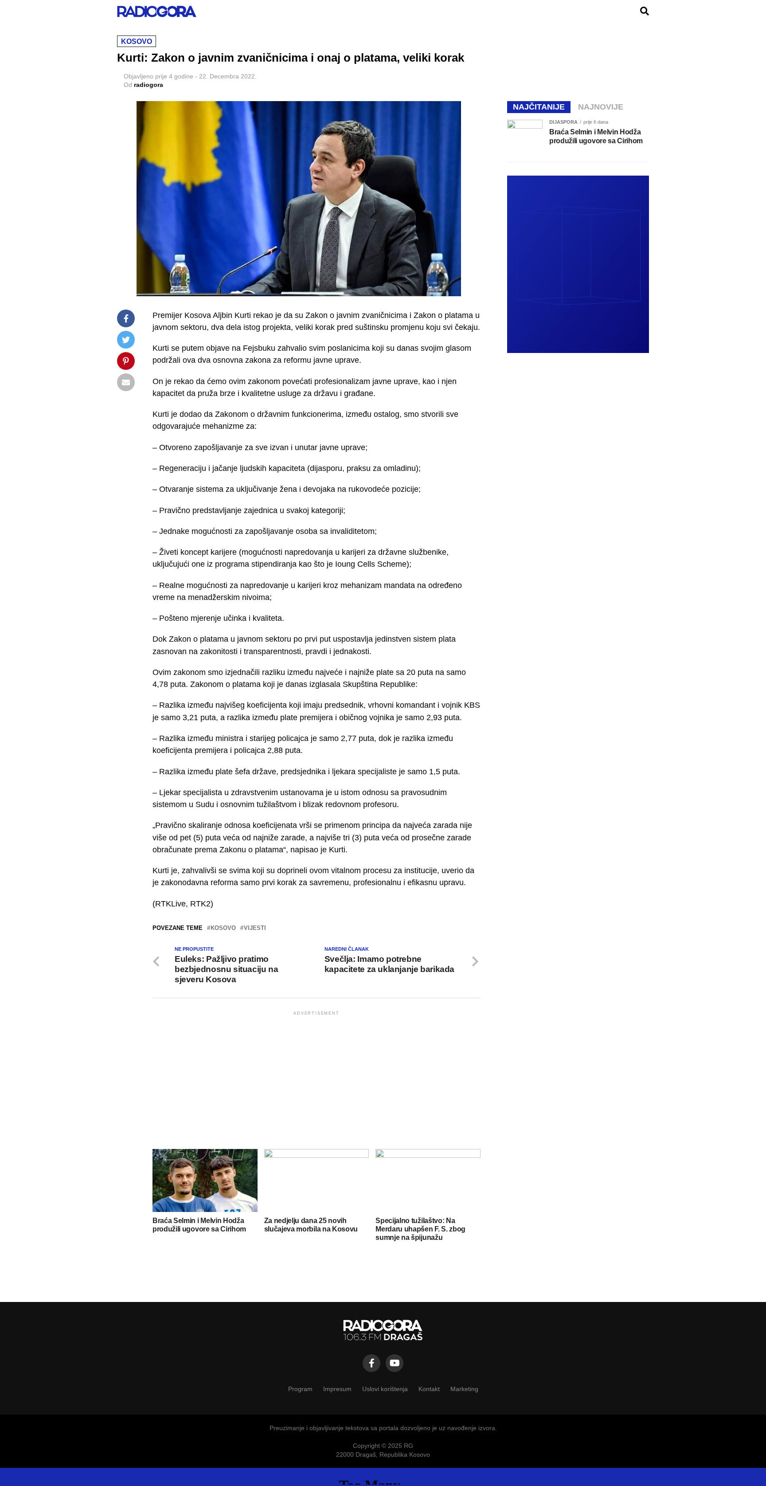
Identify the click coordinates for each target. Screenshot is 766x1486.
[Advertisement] (316, 1079)
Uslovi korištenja (385, 1388)
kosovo (223, 928)
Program (300, 1388)
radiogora (148, 84)
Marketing (464, 1388)
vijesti (255, 928)
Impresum (337, 1388)
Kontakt (429, 1388)
